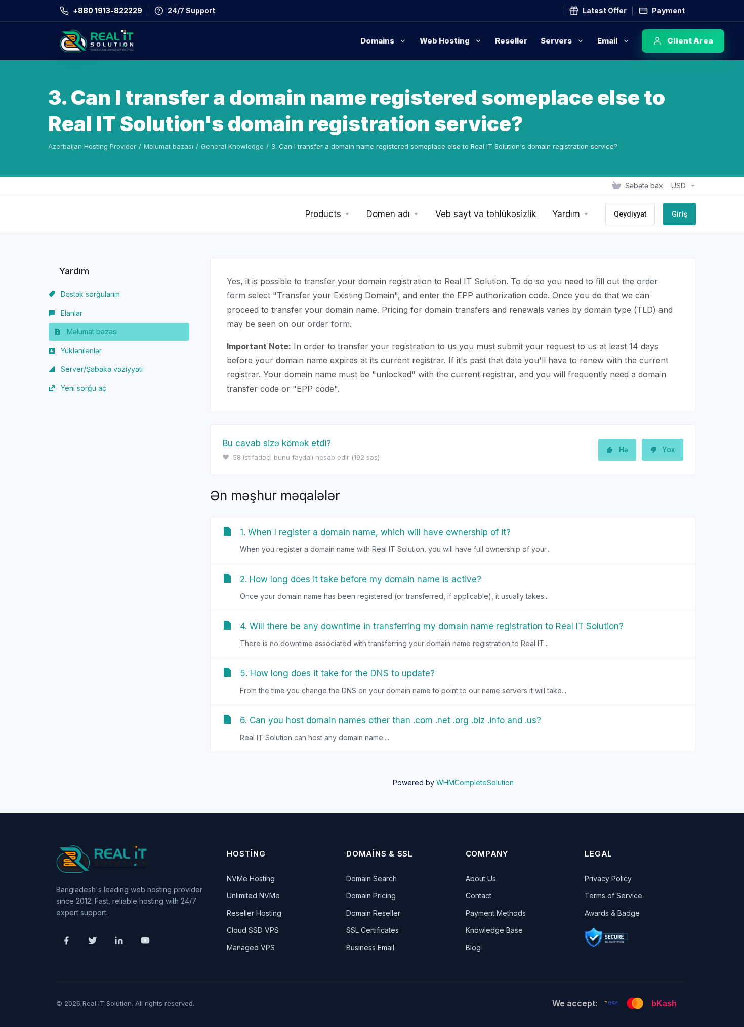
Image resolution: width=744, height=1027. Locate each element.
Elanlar (70, 313)
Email (607, 41)
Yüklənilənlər (80, 350)
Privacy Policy (608, 878)
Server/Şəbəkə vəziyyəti (101, 369)
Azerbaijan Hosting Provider (92, 146)
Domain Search (371, 878)
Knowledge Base (494, 930)
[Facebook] (66, 940)
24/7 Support (191, 10)
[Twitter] (92, 940)
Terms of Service (613, 895)
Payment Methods (496, 913)
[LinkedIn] (119, 940)
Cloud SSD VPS (253, 930)
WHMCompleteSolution (475, 782)
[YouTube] (145, 940)
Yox (669, 450)
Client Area (690, 41)
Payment (668, 10)
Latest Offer (605, 10)
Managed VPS (251, 947)
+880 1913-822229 (107, 10)
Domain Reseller (373, 913)
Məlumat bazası (168, 146)
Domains (377, 41)
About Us (481, 878)
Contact (478, 895)
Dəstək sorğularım (89, 294)
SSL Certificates (372, 930)
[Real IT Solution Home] (118, 41)
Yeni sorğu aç (82, 387)
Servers (556, 41)
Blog (473, 947)
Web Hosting (445, 41)
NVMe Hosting (251, 878)
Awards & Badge (612, 913)
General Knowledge (232, 146)
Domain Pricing (371, 895)
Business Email (370, 947)
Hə (623, 450)
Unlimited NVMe (253, 895)
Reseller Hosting (254, 913)
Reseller (511, 41)
